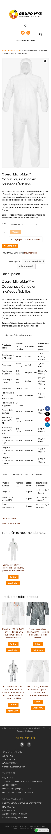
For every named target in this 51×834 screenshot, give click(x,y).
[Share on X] (47, 414)
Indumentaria (14, 51)
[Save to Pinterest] (47, 419)
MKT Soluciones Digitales (29, 829)
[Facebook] (23, 33)
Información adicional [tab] (33, 261)
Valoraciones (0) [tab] (26, 266)
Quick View (13, 583)
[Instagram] (28, 33)
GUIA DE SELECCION (11, 523)
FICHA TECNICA (9, 518)
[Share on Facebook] (47, 408)
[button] (25, 25)
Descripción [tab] (14, 261)
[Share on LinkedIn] (47, 424)
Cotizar (15, 232)
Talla (4, 223)
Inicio (4, 51)
